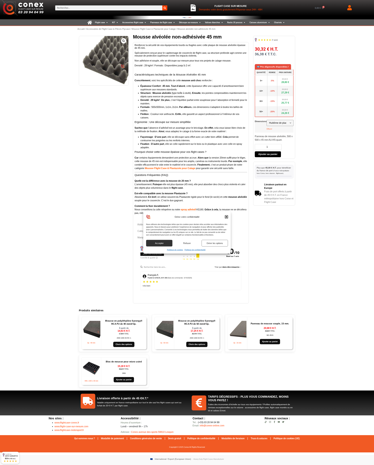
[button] (226, 216)
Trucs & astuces (259, 438)
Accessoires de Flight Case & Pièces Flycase (108, 29)
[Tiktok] (266, 422)
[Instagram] (270, 422)
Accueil (80, 29)
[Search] (164, 7)
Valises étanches (212, 22)
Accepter (159, 243)
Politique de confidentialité (195, 250)
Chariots (278, 22)
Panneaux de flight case (161, 22)
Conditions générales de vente (146, 438)
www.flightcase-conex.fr (66, 422)
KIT (113, 22)
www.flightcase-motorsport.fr (69, 430)
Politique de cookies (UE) (286, 438)
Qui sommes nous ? (84, 438)
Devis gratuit (174, 438)
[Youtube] (279, 422)
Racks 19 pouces (234, 22)
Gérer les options (215, 243)
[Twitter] (283, 422)
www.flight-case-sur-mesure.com (71, 426)
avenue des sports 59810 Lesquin (152, 432)
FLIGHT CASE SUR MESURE (230, 6)
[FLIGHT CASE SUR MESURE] (193, 7)
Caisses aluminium (258, 22)
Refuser (187, 243)
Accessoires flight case (132, 22)
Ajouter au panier (267, 154)
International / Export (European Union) (173, 459)
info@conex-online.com (212, 425)
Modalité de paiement (112, 438)
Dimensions (261, 121)
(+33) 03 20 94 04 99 (206, 422)
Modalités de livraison (233, 438)
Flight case (100, 22)
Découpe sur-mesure (188, 22)
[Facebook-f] (274, 422)
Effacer (269, 129)
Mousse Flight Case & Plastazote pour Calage (154, 29)
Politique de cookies (175, 250)
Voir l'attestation (152, 254)
